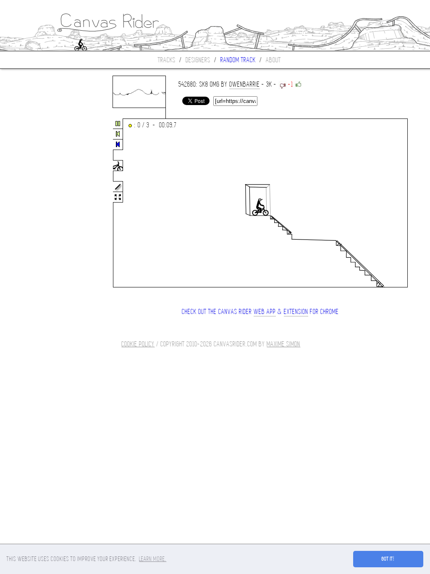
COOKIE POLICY (138, 344)
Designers (198, 59)
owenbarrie (244, 84)
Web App (265, 311)
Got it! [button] (388, 559)
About (273, 59)
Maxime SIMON (283, 344)
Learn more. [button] (152, 559)
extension (296, 311)
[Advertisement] (35, 203)
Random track (238, 59)
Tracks (167, 59)
